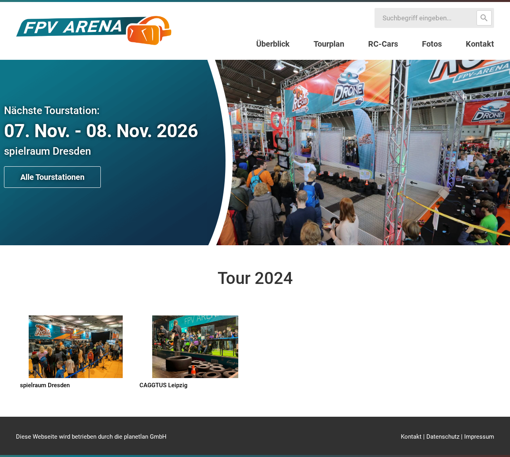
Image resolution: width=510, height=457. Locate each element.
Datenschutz (442, 436)
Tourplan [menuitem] (329, 44)
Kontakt (411, 436)
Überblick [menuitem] (273, 44)
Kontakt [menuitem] (480, 44)
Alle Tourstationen (52, 177)
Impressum (479, 436)
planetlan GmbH (145, 436)
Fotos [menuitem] (432, 44)
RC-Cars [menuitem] (383, 44)
